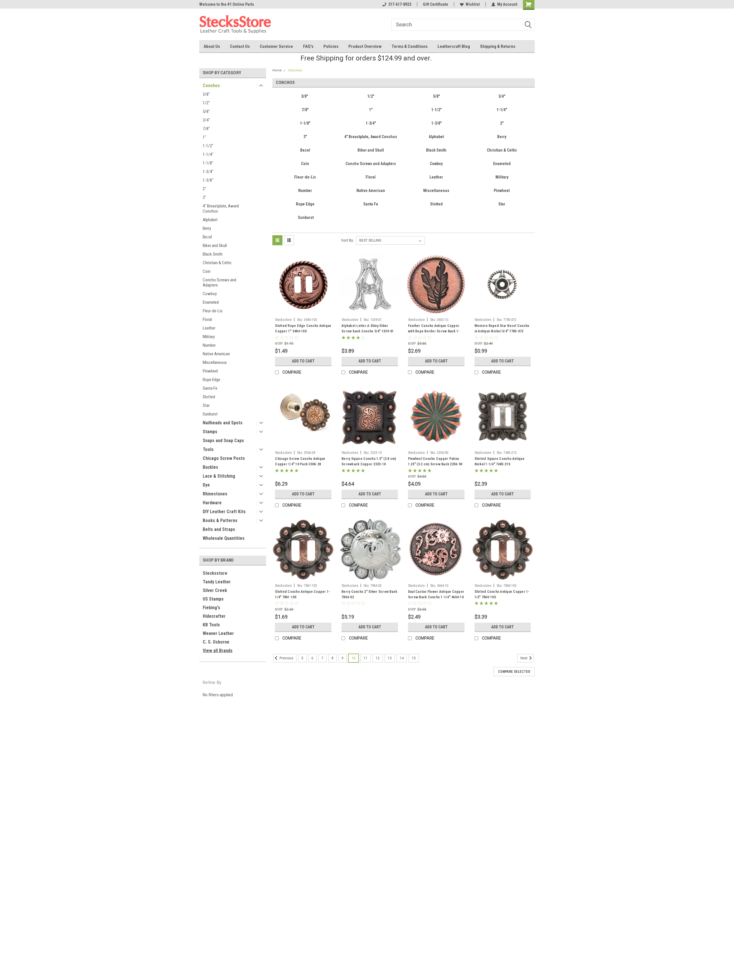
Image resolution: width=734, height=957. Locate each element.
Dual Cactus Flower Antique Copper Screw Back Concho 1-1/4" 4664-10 (436, 594)
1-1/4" (208, 154)
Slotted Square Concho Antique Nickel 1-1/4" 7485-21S (499, 461)
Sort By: (347, 240)
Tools (208, 449)
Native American (216, 353)
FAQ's (308, 46)
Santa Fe (210, 388)
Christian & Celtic (217, 262)
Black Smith (212, 254)
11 (366, 658)
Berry (207, 228)
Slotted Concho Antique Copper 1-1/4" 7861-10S (302, 594)
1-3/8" (208, 180)
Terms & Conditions (409, 46)
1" (204, 137)
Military (209, 336)
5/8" (206, 111)
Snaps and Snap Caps (223, 440)
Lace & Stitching (219, 476)
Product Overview (365, 46)
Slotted (209, 396)
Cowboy (210, 293)
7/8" (206, 128)
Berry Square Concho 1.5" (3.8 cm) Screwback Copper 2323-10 (368, 461)
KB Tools (211, 624)
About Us (212, 46)
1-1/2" (208, 145)
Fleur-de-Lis (212, 310)
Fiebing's (211, 607)
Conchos (211, 85)
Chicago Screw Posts (224, 458)
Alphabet (210, 219)
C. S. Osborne (216, 642)
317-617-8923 (399, 4)
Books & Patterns (220, 520)
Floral (207, 319)
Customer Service (276, 46)
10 (354, 658)
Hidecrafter (214, 616)
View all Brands (218, 650)
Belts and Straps (219, 529)
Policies (330, 46)
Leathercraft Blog (454, 46)
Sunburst (210, 414)
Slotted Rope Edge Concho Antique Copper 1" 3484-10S (303, 328)
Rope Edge (211, 379)
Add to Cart (303, 361)
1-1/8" (208, 163)
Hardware (212, 502)
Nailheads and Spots (223, 422)
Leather (209, 328)
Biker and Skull (215, 245)
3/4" (206, 120)
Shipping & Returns (497, 46)
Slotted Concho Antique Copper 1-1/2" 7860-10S (502, 594)
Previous (286, 658)
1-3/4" (208, 171)
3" (204, 197)
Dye (206, 485)
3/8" (206, 94)
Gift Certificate (435, 4)
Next (524, 658)
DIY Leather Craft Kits (224, 511)
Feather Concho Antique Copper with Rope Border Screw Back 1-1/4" (434, 331)
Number (209, 345)
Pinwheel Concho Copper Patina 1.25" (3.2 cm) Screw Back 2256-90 (435, 461)
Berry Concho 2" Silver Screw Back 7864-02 (369, 594)
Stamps (210, 431)
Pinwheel (210, 371)
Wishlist (473, 4)
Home (277, 70)
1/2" (206, 102)
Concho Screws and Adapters (219, 282)
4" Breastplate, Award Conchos (221, 208)
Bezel (207, 237)
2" (204, 188)
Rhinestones (215, 494)
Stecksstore (215, 573)
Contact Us (240, 46)
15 (414, 658)
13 (390, 658)
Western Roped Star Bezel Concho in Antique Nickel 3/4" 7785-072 (502, 328)
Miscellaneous (215, 362)
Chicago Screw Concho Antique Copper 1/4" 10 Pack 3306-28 (300, 461)
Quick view (303, 311)
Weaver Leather (218, 633)
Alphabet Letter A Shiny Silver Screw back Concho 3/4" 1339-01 (367, 328)
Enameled (211, 302)
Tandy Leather (217, 582)
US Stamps (213, 599)
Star (206, 405)
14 (402, 658)
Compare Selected (514, 672)
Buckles (210, 467)
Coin (206, 271)
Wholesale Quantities (224, 538)
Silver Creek (215, 590)
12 (378, 658)
